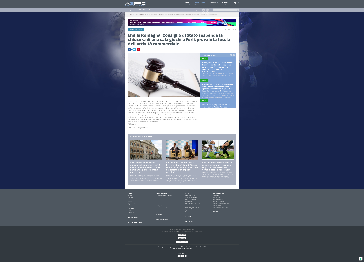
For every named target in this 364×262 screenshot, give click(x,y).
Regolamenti (188, 210)
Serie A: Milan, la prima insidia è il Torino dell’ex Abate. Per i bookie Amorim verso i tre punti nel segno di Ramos (217, 108)
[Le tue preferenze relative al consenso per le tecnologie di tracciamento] (360, 258)
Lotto (187, 193)
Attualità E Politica (140, 14)
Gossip (158, 204)
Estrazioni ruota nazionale (192, 197)
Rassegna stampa (162, 219)
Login (235, 3)
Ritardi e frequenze (190, 199)
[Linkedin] (203, 10)
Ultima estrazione (190, 195)
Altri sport (159, 206)
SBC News (188, 217)
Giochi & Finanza (162, 193)
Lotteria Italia (131, 213)
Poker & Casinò (133, 217)
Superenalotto (218, 193)
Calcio (158, 202)
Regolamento (131, 204)
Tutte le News (199, 3)
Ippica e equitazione (192, 208)
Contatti (213, 3)
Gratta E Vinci (131, 211)
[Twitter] (207, 12)
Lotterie (131, 209)
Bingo (130, 202)
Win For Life (216, 197)
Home (187, 3)
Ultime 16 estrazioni (218, 201)
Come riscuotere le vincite (163, 210)
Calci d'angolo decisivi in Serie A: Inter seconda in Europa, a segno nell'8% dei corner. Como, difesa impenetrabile (217, 166)
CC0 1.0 (149, 128)
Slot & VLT (160, 215)
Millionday (189, 221)
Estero (215, 212)
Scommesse (160, 200)
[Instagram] (207, 10)
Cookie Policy (182, 238)
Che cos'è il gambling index (163, 195)
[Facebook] (203, 12)
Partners (225, 3)
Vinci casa (216, 195)
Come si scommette (161, 208)
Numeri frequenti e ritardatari (221, 203)
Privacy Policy (182, 234)
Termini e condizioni (182, 242)
